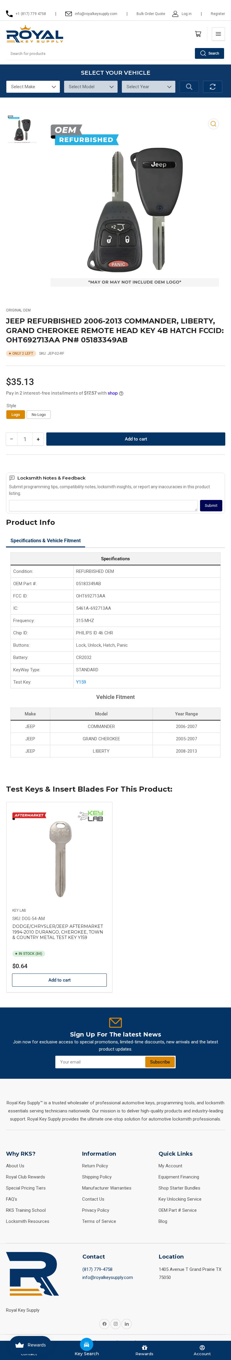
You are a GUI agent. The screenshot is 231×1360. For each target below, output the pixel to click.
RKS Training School (26, 1210)
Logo (15, 414)
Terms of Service (99, 1221)
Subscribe (160, 1062)
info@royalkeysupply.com (107, 1277)
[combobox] (115, 53)
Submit (211, 505)
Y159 (81, 682)
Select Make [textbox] (23, 86)
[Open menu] (218, 34)
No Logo (39, 414)
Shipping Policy (97, 1177)
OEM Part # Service (178, 1210)
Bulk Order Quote (151, 14)
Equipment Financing (179, 1177)
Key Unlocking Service (180, 1199)
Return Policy (95, 1166)
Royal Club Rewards (25, 1177)
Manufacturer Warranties (106, 1188)
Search (213, 53)
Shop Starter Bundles (179, 1188)
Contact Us (93, 1199)
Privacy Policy (95, 1210)
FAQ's (11, 1199)
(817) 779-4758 (97, 1269)
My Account (170, 1166)
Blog (163, 1221)
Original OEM (18, 310)
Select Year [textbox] (138, 86)
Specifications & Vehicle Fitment (46, 540)
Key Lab (19, 910)
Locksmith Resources (27, 1221)
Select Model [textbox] (81, 86)
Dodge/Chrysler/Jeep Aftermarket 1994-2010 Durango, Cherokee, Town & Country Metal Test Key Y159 (57, 932)
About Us (15, 1166)
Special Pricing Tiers (26, 1188)
